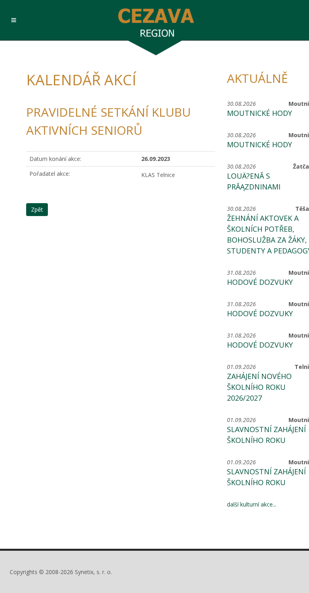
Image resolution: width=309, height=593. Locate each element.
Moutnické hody (259, 113)
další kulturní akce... (251, 504)
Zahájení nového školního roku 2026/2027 (259, 387)
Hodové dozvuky (260, 282)
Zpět (37, 209)
